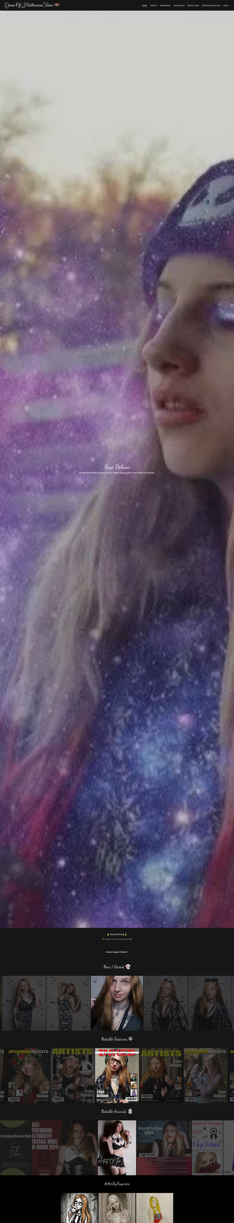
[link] (60, 6)
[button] (226, 5)
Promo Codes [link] (193, 6)
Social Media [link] (179, 6)
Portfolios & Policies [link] (211, 6)
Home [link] (144, 6)
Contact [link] (153, 6)
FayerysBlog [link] (165, 6)
